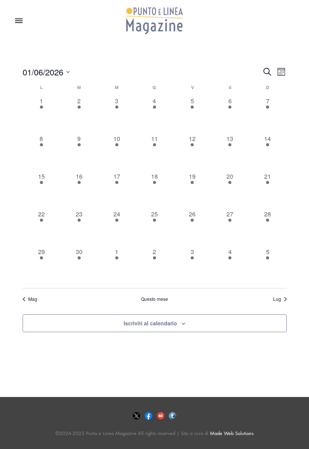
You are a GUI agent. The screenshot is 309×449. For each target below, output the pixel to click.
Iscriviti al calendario (150, 323)
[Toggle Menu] (19, 21)
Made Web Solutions (232, 433)
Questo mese (154, 299)
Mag (32, 299)
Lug (277, 299)
